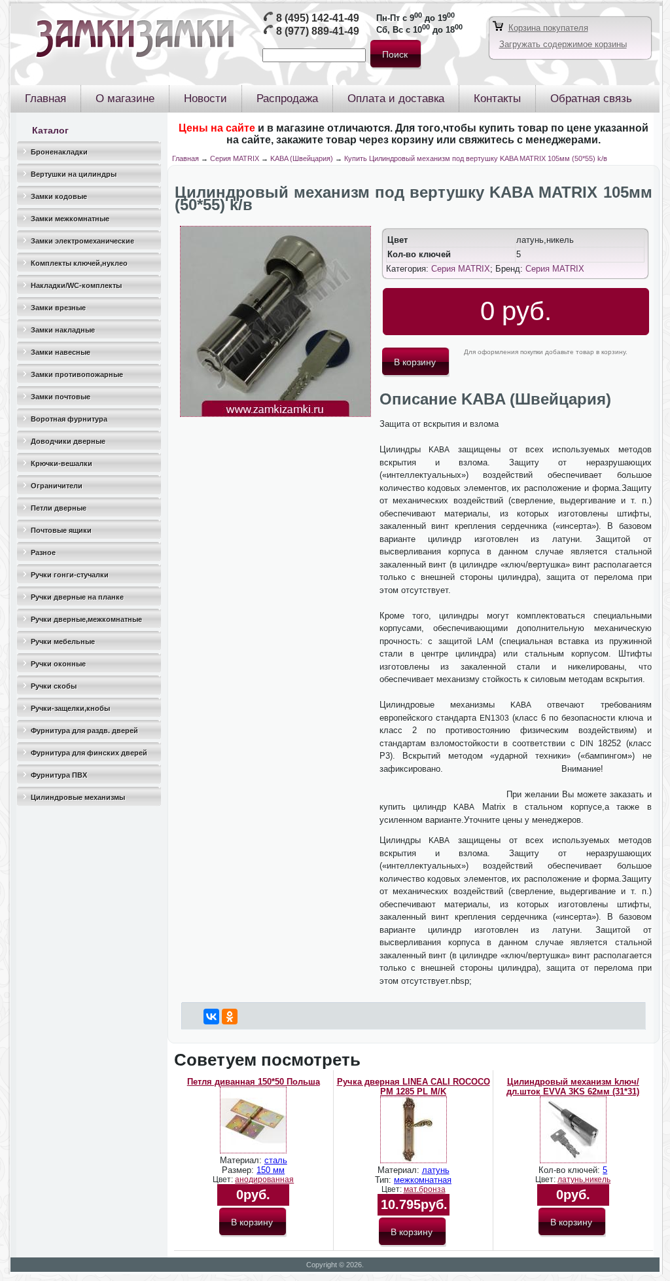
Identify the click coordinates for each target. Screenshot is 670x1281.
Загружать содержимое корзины (563, 44)
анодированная (264, 1179)
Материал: (242, 1160)
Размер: (239, 1170)
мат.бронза (425, 1189)
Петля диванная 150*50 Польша (253, 1082)
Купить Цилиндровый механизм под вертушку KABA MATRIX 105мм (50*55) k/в (475, 158)
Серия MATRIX (234, 158)
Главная (185, 158)
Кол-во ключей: (570, 1170)
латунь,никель (583, 1179)
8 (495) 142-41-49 (317, 18)
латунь (436, 1170)
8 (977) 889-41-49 (317, 31)
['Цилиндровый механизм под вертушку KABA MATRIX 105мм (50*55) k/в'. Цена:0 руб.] (275, 414)
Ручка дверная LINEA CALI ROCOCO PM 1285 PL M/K (413, 1086)
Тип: (384, 1180)
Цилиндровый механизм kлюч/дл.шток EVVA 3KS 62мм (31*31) (572, 1086)
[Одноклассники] (230, 1016)
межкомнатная (422, 1180)
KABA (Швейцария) (301, 158)
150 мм (270, 1170)
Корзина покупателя (548, 28)
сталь (275, 1160)
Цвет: (224, 1179)
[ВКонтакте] (211, 1016)
